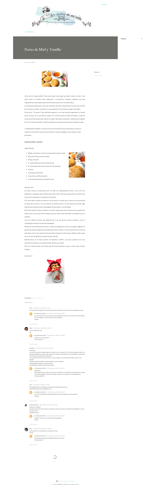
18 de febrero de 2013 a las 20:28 (42, 428)
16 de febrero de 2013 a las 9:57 (41, 384)
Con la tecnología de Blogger (66, 481)
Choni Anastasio (33, 405)
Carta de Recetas (30, 31)
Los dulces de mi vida (40, 313)
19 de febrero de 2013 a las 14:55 (56, 436)
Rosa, (30, 428)
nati (30, 308)
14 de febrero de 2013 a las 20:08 (56, 313)
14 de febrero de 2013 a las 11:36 (42, 308)
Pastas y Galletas (98, 75)
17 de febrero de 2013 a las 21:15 (56, 368)
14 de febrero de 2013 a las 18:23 (42, 328)
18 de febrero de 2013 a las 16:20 (48, 405)
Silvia (30, 328)
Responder (33, 324)
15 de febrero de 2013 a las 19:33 (44, 348)
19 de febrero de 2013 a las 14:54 (56, 415)
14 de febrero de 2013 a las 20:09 (56, 335)
